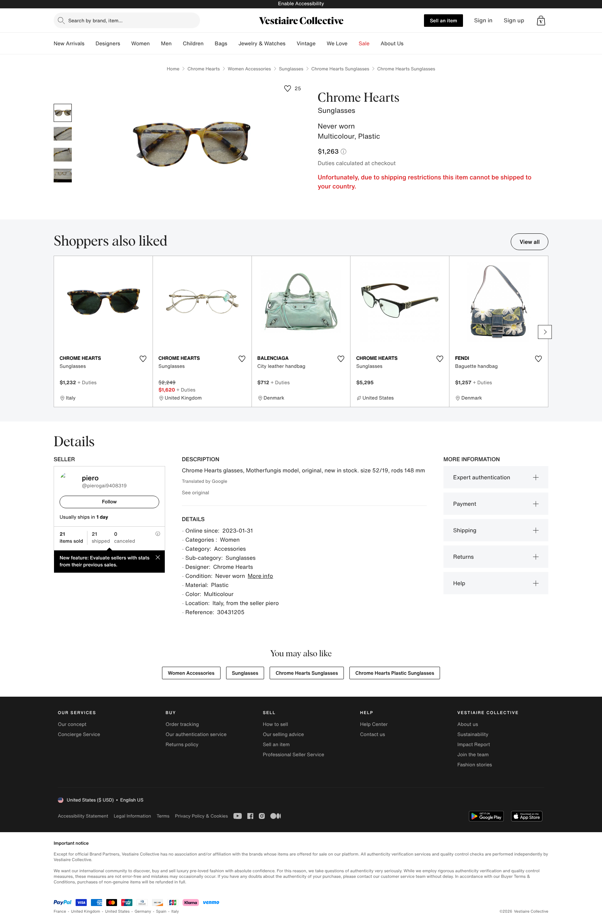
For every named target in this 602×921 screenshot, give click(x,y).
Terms (162, 816)
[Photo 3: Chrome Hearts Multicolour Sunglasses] (63, 155)
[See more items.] (545, 332)
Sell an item (443, 20)
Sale (364, 43)
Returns (463, 556)
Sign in (483, 20)
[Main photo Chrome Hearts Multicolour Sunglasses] (63, 113)
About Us (392, 43)
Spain (161, 911)
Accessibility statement (83, 816)
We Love (337, 43)
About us (467, 724)
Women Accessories (249, 68)
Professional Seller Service (293, 754)
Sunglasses (291, 68)
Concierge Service (79, 734)
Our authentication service (195, 734)
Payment (464, 504)
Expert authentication (481, 477)
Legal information (132, 816)
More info (260, 576)
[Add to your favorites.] (143, 359)
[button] (541, 20)
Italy (175, 911)
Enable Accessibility (301, 3)
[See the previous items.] (57, 332)
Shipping (465, 530)
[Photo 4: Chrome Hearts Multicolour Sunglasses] (63, 176)
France (60, 911)
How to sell (275, 724)
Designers (107, 43)
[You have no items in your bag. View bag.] (541, 20)
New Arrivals (69, 43)
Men (166, 43)
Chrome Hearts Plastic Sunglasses (394, 673)
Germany (142, 911)
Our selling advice (283, 734)
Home (173, 68)
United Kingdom (85, 911)
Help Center (374, 724)
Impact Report (473, 744)
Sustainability (472, 734)
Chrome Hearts (203, 68)
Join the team (473, 754)
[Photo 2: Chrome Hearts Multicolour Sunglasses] (63, 134)
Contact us (372, 734)
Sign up (514, 20)
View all (529, 242)
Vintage (305, 43)
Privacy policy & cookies (201, 816)
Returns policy (181, 744)
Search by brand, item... (95, 20)
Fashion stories (474, 764)
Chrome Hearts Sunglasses (340, 68)
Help (459, 583)
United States (117, 911)
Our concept (72, 724)
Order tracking (182, 724)
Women (140, 43)
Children (193, 43)
